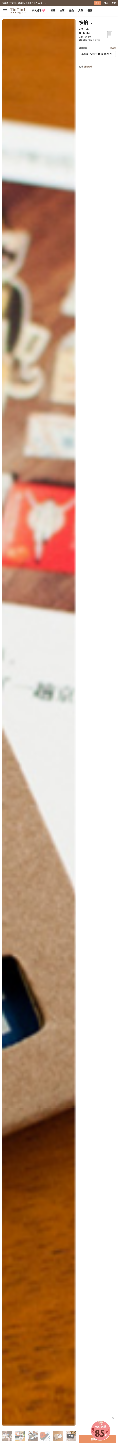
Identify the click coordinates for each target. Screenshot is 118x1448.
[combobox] (97, 54)
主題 (62, 10)
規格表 (113, 48)
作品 (71, 10)
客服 (114, 3)
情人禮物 (36, 10)
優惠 (89, 10)
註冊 (97, 3)
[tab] (53, 11)
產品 (53, 10)
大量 (80, 10)
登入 (106, 3)
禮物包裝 (88, 67)
